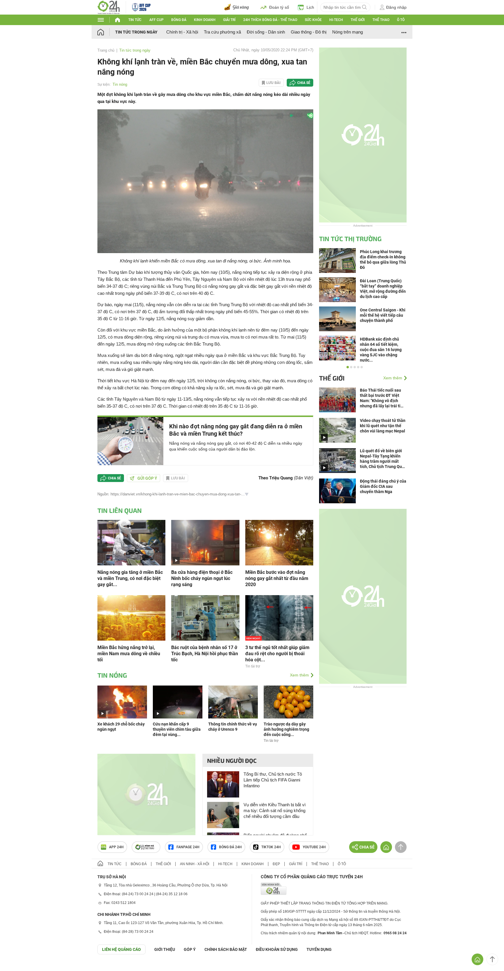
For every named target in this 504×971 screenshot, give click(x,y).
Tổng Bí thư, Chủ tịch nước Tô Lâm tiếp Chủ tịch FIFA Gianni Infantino (273, 780)
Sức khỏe (313, 20)
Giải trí (229, 20)
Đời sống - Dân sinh (266, 31)
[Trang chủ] (106, 32)
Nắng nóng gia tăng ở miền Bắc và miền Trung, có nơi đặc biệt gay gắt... (130, 578)
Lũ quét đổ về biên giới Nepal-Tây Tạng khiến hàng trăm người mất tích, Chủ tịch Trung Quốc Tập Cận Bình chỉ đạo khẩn (383, 458)
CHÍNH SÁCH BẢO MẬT (225, 949)
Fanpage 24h (188, 847)
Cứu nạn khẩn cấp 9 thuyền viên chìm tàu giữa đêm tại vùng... (177, 729)
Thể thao (380, 20)
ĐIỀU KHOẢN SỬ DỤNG (277, 949)
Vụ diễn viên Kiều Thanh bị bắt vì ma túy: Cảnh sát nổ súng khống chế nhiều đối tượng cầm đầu (275, 810)
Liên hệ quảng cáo (121, 949)
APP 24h (116, 847)
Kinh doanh (205, 20)
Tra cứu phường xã (222, 31)
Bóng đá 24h (230, 847)
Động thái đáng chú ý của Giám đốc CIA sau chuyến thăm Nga (383, 486)
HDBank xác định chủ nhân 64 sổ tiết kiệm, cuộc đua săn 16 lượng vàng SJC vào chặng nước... (381, 349)
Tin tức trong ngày (136, 32)
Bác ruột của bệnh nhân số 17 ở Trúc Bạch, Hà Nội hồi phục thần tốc (204, 653)
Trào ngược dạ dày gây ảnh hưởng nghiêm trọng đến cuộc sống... (286, 729)
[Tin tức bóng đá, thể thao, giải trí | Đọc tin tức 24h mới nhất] (108, 6)
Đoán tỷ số (279, 7)
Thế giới (358, 20)
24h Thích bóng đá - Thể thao (270, 20)
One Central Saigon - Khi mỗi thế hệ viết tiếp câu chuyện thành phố (382, 315)
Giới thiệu (164, 949)
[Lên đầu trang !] (492, 959)
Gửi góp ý (147, 478)
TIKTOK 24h (271, 847)
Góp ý (190, 949)
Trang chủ (105, 50)
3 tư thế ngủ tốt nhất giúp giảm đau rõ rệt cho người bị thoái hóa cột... (277, 653)
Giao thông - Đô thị (308, 31)
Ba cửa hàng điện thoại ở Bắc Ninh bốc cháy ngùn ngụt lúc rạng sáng (201, 578)
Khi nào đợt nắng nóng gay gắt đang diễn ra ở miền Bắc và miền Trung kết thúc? (235, 430)
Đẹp (276, 864)
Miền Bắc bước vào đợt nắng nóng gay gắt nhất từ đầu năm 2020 (276, 578)
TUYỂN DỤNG (319, 949)
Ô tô (401, 20)
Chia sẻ (303, 83)
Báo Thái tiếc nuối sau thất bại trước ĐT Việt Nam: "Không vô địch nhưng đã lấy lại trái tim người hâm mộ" (382, 398)
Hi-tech (336, 20)
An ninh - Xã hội (194, 864)
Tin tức (134, 20)
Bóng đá (178, 20)
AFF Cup (156, 20)
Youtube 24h (314, 847)
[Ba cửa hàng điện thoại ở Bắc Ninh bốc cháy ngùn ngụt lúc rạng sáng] (205, 542)
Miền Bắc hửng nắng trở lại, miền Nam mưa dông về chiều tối (128, 653)
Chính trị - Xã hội (182, 31)
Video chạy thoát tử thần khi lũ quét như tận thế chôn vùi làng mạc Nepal (382, 425)
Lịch (310, 7)
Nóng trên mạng (347, 31)
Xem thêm (299, 675)
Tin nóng (120, 84)
